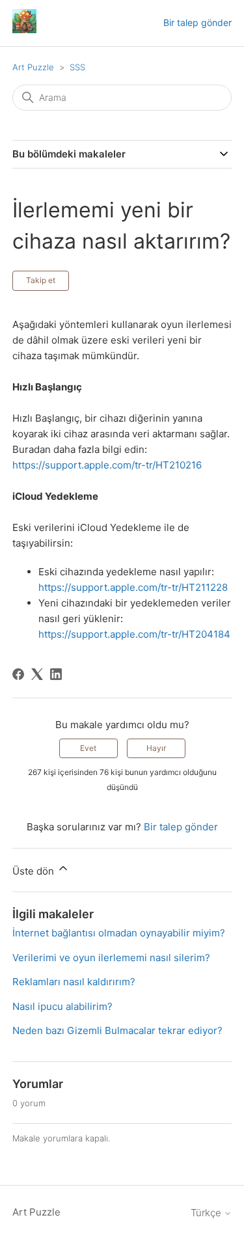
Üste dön (34, 871)
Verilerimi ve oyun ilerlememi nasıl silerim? (111, 957)
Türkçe (207, 1212)
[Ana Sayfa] (24, 29)
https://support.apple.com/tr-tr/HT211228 (133, 587)
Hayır (156, 748)
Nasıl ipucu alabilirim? (62, 1006)
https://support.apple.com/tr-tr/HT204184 (134, 634)
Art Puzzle (33, 67)
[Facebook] (18, 674)
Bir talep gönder (197, 22)
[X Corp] (37, 674)
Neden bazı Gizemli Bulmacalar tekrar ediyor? (117, 1030)
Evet (88, 748)
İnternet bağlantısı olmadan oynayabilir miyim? (118, 933)
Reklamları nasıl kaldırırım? (73, 981)
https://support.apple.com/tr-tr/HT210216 (107, 465)
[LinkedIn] (56, 674)
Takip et (40, 280)
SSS (77, 67)
